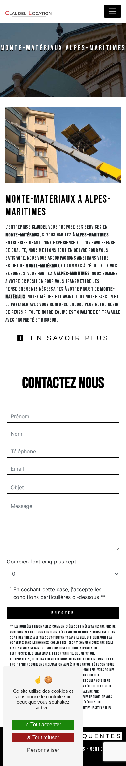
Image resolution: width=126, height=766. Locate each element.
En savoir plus (68, 338)
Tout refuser (45, 737)
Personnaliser (43, 750)
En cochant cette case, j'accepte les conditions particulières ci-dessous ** (59, 593)
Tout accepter (45, 724)
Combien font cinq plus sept (41, 561)
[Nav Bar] (112, 11)
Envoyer (63, 612)
